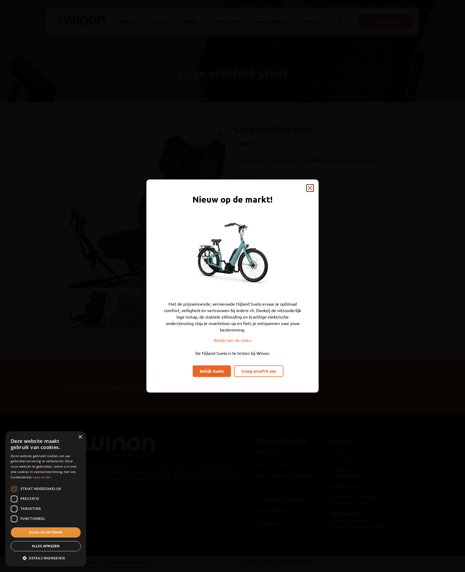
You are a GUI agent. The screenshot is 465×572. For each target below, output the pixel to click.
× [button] (80, 437)
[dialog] (45, 499)
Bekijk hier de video (232, 340)
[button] (310, 188)
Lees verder (42, 477)
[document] (232, 286)
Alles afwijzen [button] (46, 546)
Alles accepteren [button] (45, 532)
